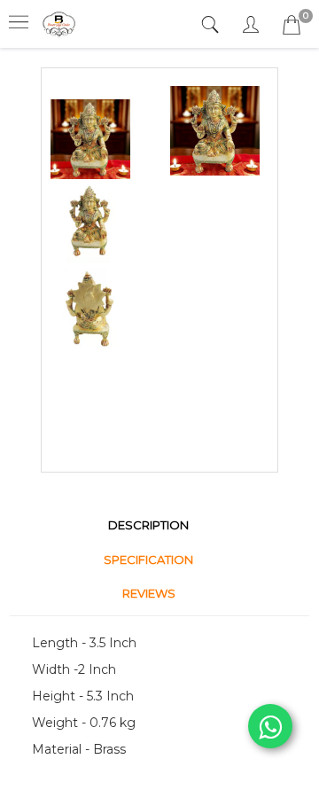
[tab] (212, 25)
